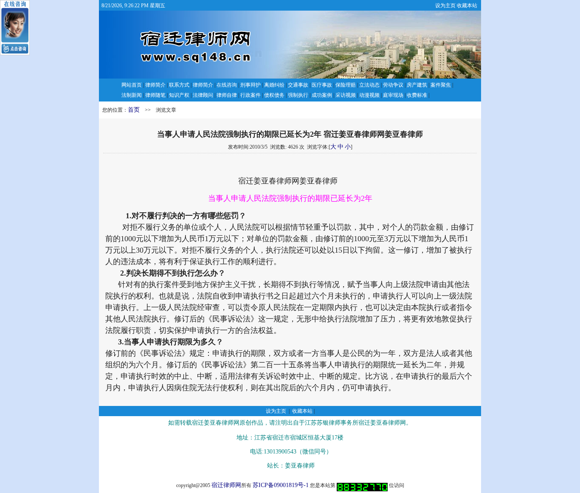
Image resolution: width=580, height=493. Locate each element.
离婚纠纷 (274, 85)
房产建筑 (417, 85)
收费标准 (417, 95)
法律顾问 (203, 95)
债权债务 (274, 95)
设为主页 (445, 5)
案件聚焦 (441, 85)
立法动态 (369, 85)
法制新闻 (131, 95)
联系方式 (179, 85)
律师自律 (227, 95)
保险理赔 (345, 85)
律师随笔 (155, 95)
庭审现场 (393, 95)
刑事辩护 (250, 85)
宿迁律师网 (226, 485)
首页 (134, 110)
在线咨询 (227, 85)
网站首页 (131, 85)
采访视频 (345, 95)
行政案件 (250, 95)
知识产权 (179, 95)
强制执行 (298, 95)
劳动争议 (393, 85)
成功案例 (322, 95)
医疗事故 (322, 85)
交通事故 (298, 85)
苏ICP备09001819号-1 (281, 485)
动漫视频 (369, 95)
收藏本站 (467, 5)
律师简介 (155, 85)
